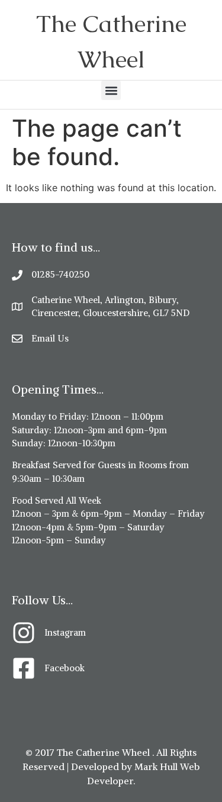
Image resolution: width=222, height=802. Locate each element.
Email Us (50, 338)
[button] (111, 90)
